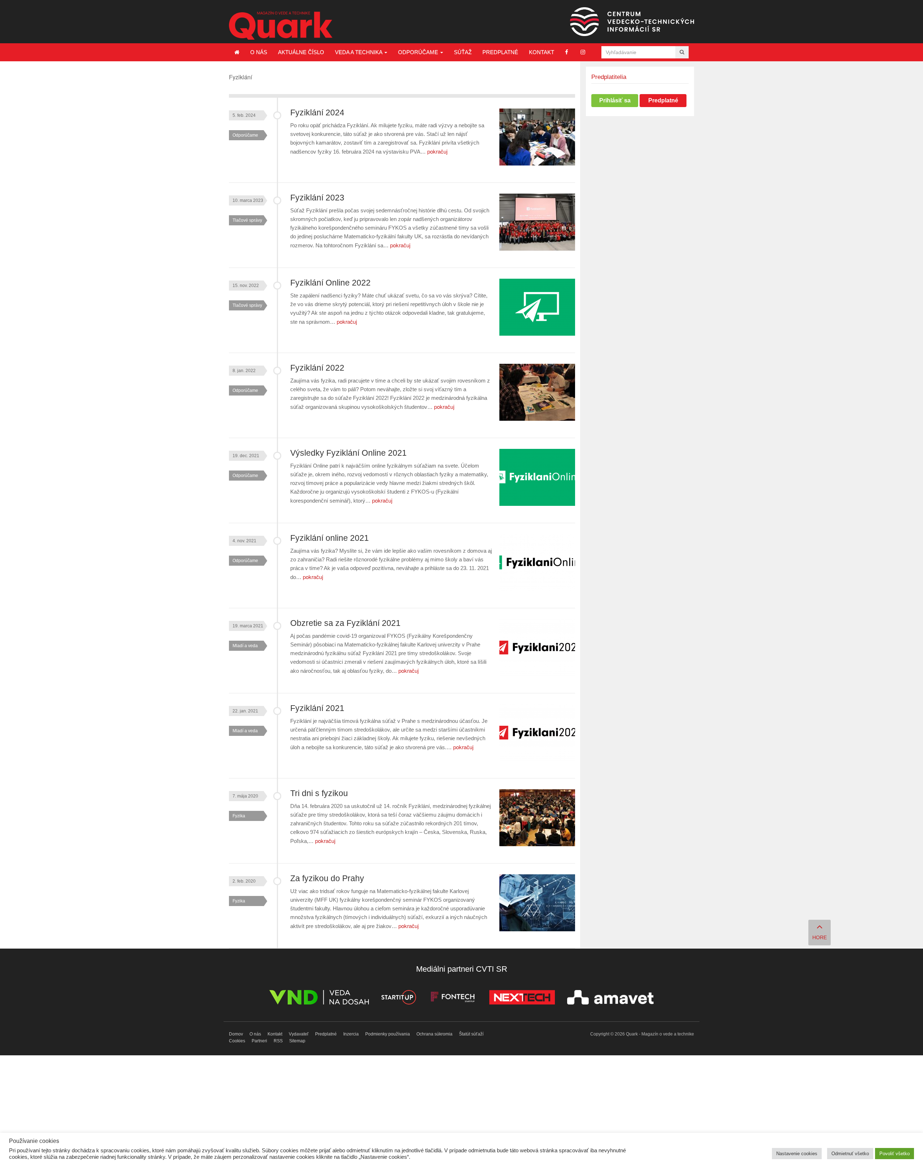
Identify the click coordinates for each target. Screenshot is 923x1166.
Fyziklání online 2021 (329, 538)
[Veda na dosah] (319, 998)
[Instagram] (583, 52)
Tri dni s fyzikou (319, 793)
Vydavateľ (299, 1034)
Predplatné (500, 52)
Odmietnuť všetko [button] (850, 1153)
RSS (278, 1040)
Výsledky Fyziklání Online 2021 (348, 453)
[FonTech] (452, 998)
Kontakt (541, 52)
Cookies (237, 1040)
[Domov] (237, 52)
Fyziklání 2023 (317, 197)
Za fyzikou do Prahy (327, 878)
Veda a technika (359, 52)
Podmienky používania (387, 1034)
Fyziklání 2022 (317, 367)
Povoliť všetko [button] (894, 1153)
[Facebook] (567, 52)
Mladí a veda (245, 645)
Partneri (259, 1040)
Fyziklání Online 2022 (330, 282)
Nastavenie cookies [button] (796, 1153)
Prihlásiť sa (615, 100)
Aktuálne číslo (301, 52)
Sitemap (297, 1040)
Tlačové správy (247, 220)
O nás (258, 52)
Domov (236, 1034)
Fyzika (239, 815)
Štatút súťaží (471, 1034)
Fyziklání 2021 (317, 708)
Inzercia (351, 1034)
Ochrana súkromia (434, 1034)
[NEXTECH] (522, 998)
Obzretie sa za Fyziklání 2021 (345, 623)
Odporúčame (419, 52)
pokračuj (437, 151)
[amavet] (610, 998)
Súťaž (463, 52)
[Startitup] (398, 998)
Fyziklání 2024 (317, 112)
